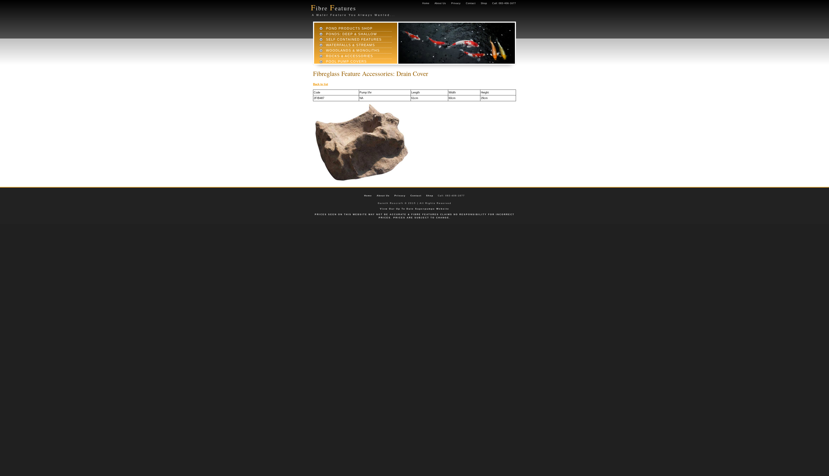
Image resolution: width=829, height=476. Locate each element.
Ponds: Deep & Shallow (351, 34)
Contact (471, 3)
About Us (440, 3)
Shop (484, 3)
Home (425, 3)
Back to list (320, 84)
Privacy (456, 3)
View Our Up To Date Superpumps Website (414, 209)
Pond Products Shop (349, 28)
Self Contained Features (354, 39)
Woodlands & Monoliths (353, 50)
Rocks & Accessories (349, 56)
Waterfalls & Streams (350, 45)
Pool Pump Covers (346, 61)
